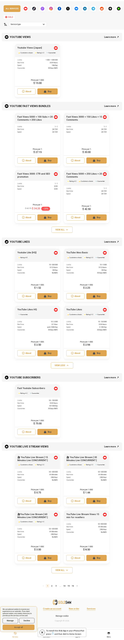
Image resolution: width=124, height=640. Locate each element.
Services (91, 609)
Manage (10, 621)
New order (74, 609)
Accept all (18, 627)
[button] (5, 24)
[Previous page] (43, 586)
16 (73, 586)
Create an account (52, 609)
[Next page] (77, 586)
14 (64, 586)
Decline (27, 621)
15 (69, 586)
